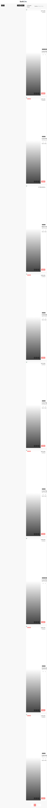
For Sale (43, 49)
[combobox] (41, 6)
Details (43, 93)
